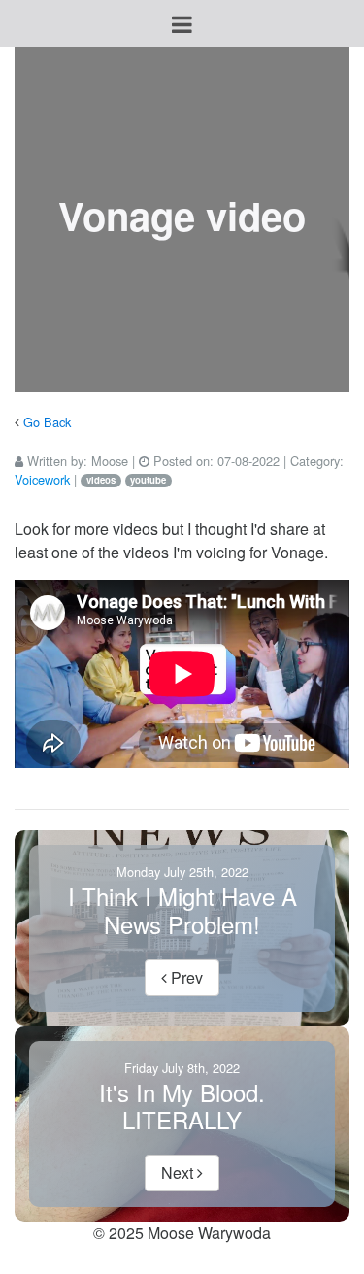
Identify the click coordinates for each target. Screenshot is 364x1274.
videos (101, 480)
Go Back (47, 422)
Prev (185, 977)
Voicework (42, 479)
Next (179, 1172)
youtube (148, 480)
